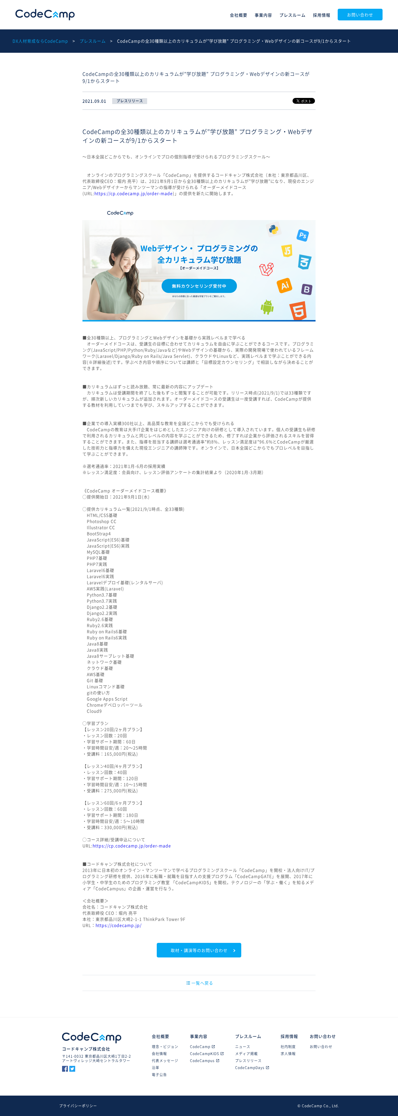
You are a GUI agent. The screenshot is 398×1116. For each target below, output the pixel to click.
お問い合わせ (360, 14)
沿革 (155, 1067)
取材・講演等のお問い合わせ (199, 950)
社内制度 (288, 1046)
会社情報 (159, 1053)
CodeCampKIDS (204, 1053)
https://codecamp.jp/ (119, 925)
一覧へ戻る (202, 983)
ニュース (242, 1046)
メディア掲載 (246, 1053)
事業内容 (263, 15)
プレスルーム (292, 15)
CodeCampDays (250, 1067)
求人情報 (288, 1053)
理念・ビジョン (165, 1046)
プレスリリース (248, 1060)
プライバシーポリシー (78, 1105)
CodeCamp (45, 14)
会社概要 (238, 15)
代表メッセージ (165, 1060)
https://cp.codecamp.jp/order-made (133, 193)
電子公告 (159, 1074)
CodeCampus (202, 1060)
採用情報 (321, 15)
